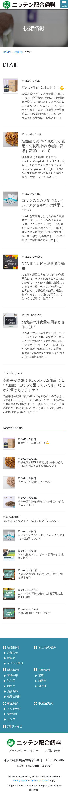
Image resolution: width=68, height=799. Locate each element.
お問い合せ (14, 726)
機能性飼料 (13, 696)
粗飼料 (42, 680)
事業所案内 (45, 703)
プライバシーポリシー (23, 750)
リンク (11, 719)
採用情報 (12, 714)
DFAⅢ (42, 686)
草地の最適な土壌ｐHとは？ (35, 612)
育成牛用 (12, 675)
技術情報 (44, 670)
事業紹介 (13, 703)
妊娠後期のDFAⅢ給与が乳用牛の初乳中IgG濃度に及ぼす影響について (43, 146)
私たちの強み (47, 647)
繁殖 (41, 675)
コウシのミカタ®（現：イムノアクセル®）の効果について (43, 205)
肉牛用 (11, 686)
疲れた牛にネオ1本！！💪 (43, 88)
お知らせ (12, 652)
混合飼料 (12, 691)
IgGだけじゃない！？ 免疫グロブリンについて (31, 520)
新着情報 (13, 647)
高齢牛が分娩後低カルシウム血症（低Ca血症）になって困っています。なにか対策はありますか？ (34, 385)
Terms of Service (40, 780)
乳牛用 (11, 680)
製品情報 (13, 670)
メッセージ (13, 708)
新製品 (11, 658)
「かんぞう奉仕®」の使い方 (35, 481)
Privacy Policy (19, 780)
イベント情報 (15, 663)
